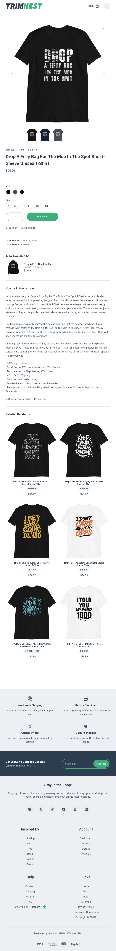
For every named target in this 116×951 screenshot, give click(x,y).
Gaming (30, 858)
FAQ (30, 901)
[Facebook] (41, 809)
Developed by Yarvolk (44, 933)
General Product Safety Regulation (27, 399)
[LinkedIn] (86, 809)
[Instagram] (29, 809)
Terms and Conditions (86, 912)
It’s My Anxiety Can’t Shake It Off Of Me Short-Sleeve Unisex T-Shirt (32, 645)
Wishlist (86, 853)
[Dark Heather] (15, 192)
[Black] (8, 192)
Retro (30, 843)
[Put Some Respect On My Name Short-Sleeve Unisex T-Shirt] (32, 450)
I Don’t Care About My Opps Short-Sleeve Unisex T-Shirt (84, 564)
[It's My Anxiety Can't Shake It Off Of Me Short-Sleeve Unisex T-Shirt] (32, 612)
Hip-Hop (24, 244)
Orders (86, 843)
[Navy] (22, 192)
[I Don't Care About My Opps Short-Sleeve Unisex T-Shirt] (84, 531)
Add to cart (43, 216)
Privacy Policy (86, 906)
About (85, 891)
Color (8, 185)
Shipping (30, 891)
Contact (30, 886)
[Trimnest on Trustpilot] (30, 906)
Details (86, 848)
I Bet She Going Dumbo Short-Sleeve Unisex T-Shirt (32, 564)
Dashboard (86, 838)
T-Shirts (25, 240)
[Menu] (107, 6)
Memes (30, 864)
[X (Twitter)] (75, 809)
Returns (30, 896)
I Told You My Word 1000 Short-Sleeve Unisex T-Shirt (84, 645)
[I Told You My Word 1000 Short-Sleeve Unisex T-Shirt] (84, 612)
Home (86, 886)
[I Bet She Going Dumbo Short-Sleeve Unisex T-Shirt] (32, 531)
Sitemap (86, 901)
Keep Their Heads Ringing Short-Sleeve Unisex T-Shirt (84, 482)
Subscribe (101, 763)
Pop (37, 651)
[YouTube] (63, 809)
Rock (30, 853)
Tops (35, 240)
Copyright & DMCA (86, 917)
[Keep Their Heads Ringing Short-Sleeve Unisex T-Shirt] (84, 450)
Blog (86, 896)
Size (8, 200)
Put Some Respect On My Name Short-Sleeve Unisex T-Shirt (32, 482)
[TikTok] (52, 809)
